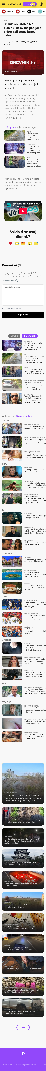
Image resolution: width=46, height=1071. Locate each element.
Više (23, 1027)
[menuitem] (41, 4)
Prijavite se (23, 314)
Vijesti (23, 11)
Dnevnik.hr (10, 11)
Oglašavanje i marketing (25, 1064)
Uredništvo (7, 1064)
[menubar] (41, 3)
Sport (33, 11)
